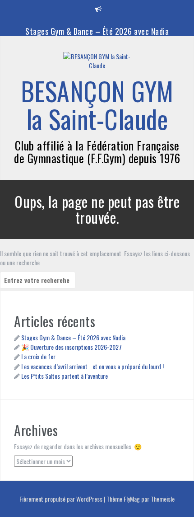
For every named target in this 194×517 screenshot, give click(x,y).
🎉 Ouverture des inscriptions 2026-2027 (71, 347)
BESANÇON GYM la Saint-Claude (97, 104)
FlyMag (132, 498)
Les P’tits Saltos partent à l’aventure (64, 376)
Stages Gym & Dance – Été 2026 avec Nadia (97, 31)
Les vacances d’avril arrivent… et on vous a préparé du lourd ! (92, 366)
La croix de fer (38, 356)
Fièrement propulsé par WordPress (61, 498)
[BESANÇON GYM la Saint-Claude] (97, 63)
